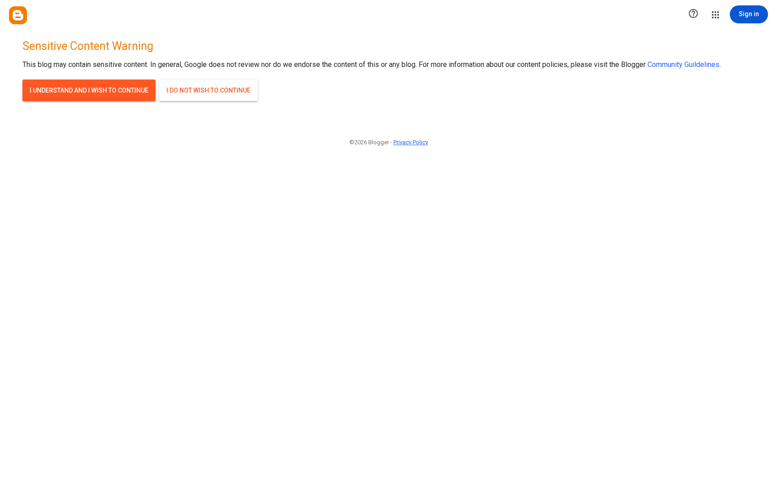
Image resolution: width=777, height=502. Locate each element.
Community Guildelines (683, 64)
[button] (693, 14)
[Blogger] (18, 15)
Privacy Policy (410, 142)
